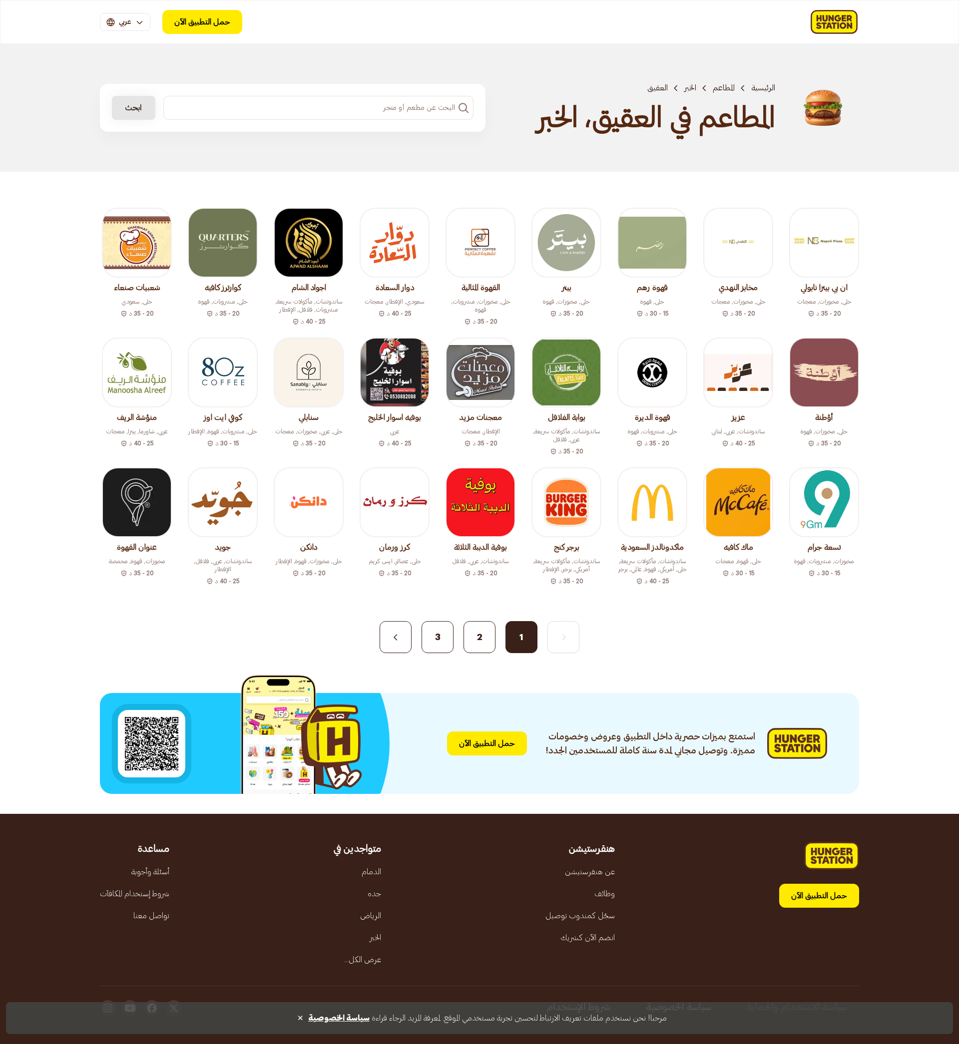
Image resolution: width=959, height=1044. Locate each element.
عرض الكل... (362, 960)
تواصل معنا (151, 916)
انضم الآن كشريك (587, 938)
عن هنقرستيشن (590, 872)
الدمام (371, 872)
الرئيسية (763, 88)
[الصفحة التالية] (396, 637)
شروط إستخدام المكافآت (134, 894)
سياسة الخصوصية (339, 1018)
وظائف (604, 894)
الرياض (370, 916)
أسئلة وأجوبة (150, 872)
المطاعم (724, 88)
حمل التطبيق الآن (202, 22)
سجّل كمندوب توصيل (580, 916)
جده (374, 894)
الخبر (690, 88)
